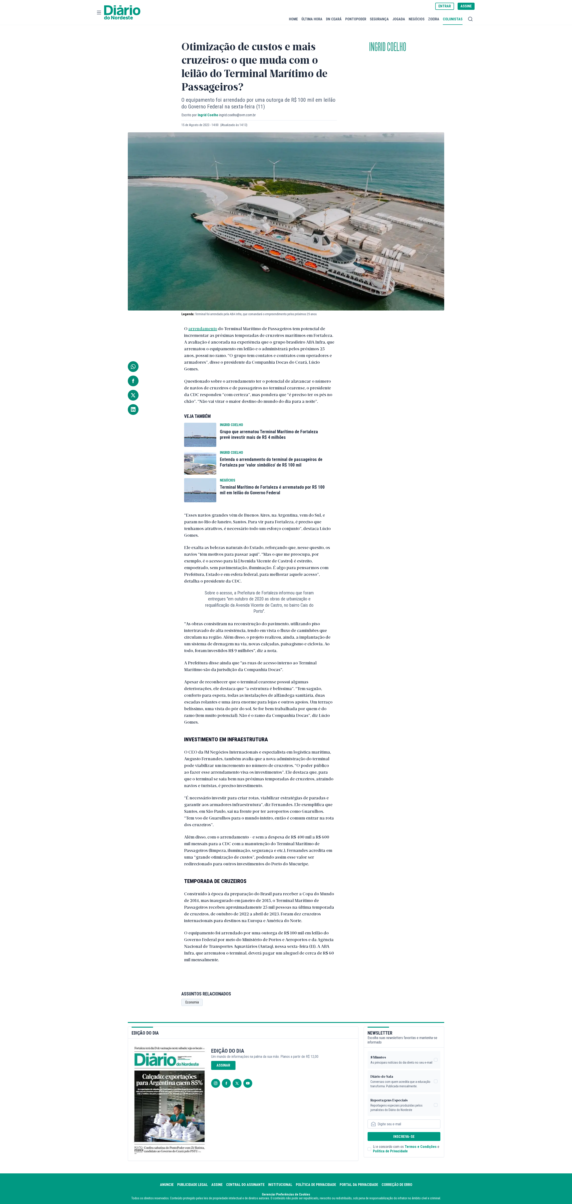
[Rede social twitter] (237, 1083)
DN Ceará (334, 19)
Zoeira (433, 19)
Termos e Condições (421, 1147)
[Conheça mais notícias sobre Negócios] (200, 490)
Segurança (379, 19)
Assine (217, 1185)
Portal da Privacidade (359, 1185)
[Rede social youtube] (247, 1083)
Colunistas (453, 19)
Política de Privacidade (390, 1151)
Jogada (398, 19)
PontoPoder (355, 19)
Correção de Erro (397, 1185)
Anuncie (167, 1185)
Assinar (223, 1065)
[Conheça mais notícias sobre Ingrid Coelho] (200, 435)
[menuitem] (293, 19)
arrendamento (202, 328)
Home (293, 19)
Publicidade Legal (192, 1185)
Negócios (417, 19)
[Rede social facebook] (226, 1083)
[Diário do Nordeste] (122, 12)
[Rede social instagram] (215, 1083)
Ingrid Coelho (387, 47)
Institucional (280, 1185)
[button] (99, 12)
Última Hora (311, 19)
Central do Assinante (245, 1185)
